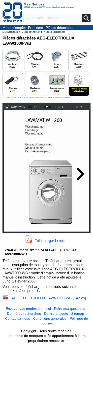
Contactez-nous (17, 318)
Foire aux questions (69, 309)
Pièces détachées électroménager (59, 28)
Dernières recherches (24, 314)
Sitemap (77, 314)
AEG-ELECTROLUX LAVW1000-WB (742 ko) (48, 298)
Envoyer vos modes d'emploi (28, 309)
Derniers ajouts (56, 314)
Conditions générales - (51, 318)
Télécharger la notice (51, 240)
